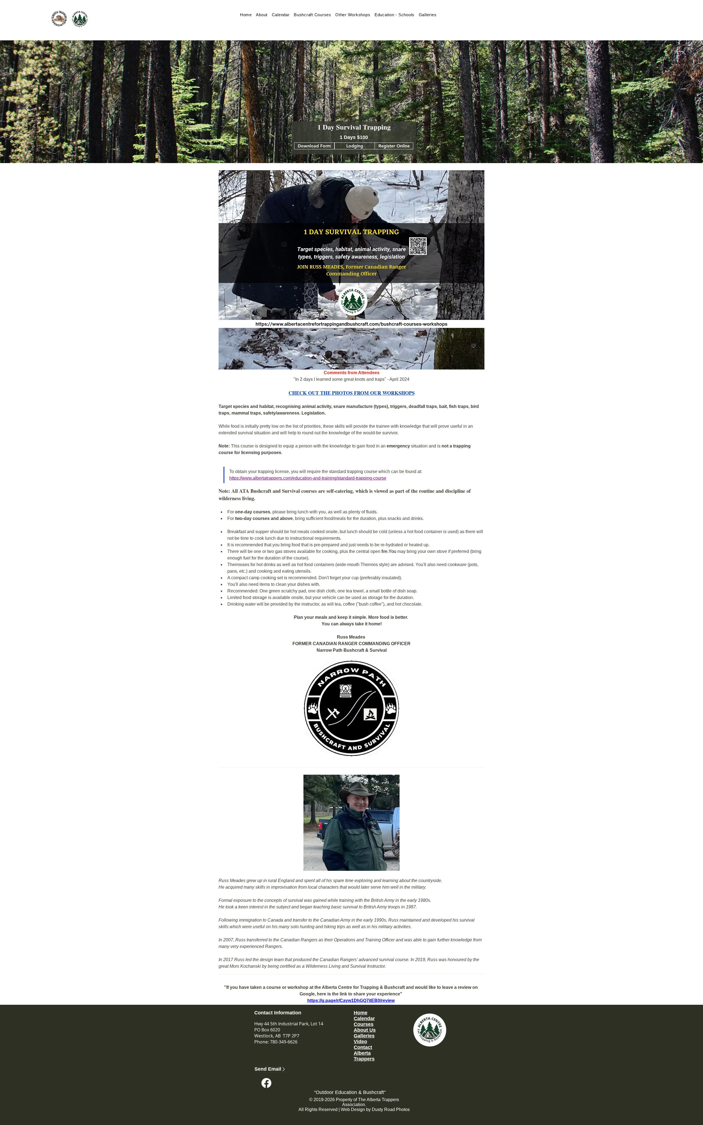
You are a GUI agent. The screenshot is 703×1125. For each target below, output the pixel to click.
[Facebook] (266, 1083)
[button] (262, 15)
